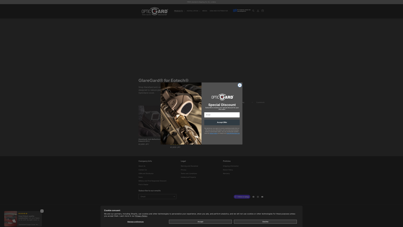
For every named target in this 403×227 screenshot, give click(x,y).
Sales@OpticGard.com (233, 133)
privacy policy (213, 133)
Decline (265, 222)
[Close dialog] (240, 85)
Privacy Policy (141, 216)
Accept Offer (222, 122)
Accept (200, 222)
